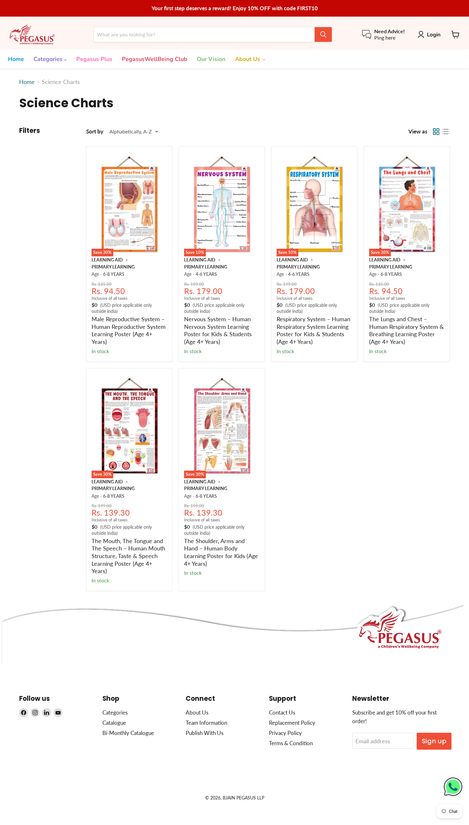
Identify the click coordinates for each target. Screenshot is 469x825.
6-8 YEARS (113, 274)
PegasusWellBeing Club (154, 59)
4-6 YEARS (206, 274)
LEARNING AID (107, 259)
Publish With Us (204, 733)
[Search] (323, 34)
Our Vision (211, 59)
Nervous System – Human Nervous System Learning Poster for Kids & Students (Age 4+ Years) (218, 330)
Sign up (434, 741)
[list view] (445, 131)
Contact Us (282, 712)
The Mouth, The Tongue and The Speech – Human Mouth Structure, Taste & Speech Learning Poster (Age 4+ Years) (128, 556)
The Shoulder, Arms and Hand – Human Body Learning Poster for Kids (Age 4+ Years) (221, 552)
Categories (49, 59)
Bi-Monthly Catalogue (128, 733)
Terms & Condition (291, 743)
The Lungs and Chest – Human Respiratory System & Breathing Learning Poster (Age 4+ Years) (406, 330)
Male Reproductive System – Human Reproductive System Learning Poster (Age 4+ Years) (129, 330)
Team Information (206, 722)
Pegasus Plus (94, 59)
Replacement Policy (292, 722)
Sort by (94, 131)
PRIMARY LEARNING (113, 266)
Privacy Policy (285, 733)
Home (16, 59)
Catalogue (114, 722)
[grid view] (436, 131)
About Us (248, 59)
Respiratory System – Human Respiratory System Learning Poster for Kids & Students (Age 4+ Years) (313, 330)
